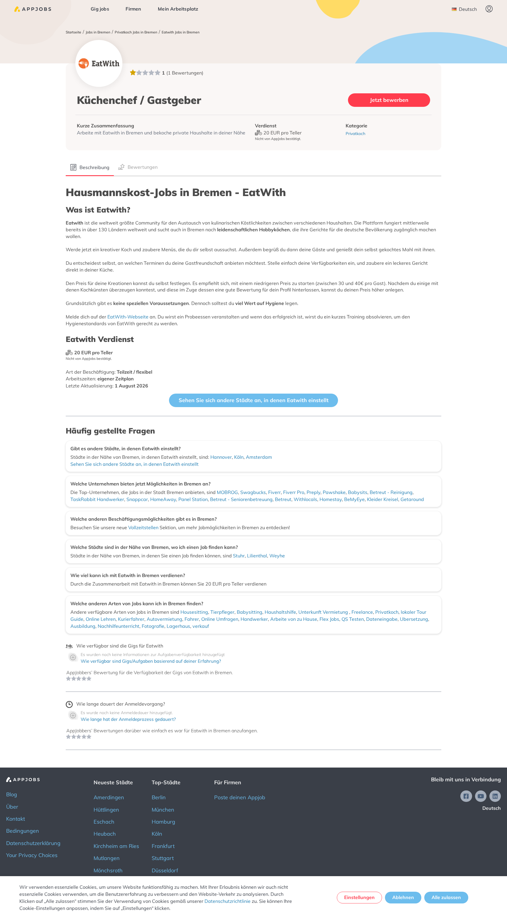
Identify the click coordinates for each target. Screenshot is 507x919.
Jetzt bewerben (389, 100)
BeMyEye (354, 499)
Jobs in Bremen (98, 32)
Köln (239, 457)
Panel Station (193, 499)
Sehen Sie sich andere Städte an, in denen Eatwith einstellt (254, 400)
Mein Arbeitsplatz (178, 9)
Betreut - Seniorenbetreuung (241, 499)
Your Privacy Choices (32, 855)
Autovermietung (164, 619)
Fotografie (153, 626)
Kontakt (15, 818)
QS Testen (353, 619)
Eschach (104, 821)
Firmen (133, 9)
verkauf (200, 626)
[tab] (90, 167)
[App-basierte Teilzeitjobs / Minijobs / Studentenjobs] (32, 9)
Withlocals (305, 499)
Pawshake (334, 492)
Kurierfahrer (131, 619)
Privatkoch (386, 612)
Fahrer (192, 619)
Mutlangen (107, 858)
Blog (11, 794)
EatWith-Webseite (127, 317)
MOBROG (227, 492)
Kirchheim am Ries (116, 846)
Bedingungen (22, 830)
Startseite (73, 32)
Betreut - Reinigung (391, 492)
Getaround (412, 499)
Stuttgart (163, 858)
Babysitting (249, 612)
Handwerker (254, 619)
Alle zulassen (446, 897)
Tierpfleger (222, 612)
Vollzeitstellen (144, 527)
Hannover (221, 457)
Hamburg (163, 821)
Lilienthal (257, 556)
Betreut (283, 499)
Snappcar (137, 499)
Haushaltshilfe (280, 612)
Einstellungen (359, 897)
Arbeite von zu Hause (293, 619)
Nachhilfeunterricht (118, 626)
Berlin (159, 797)
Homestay (331, 499)
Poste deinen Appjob (239, 797)
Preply (313, 492)
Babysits (357, 492)
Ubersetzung (414, 619)
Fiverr (274, 492)
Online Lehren (101, 619)
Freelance (362, 612)
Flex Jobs (329, 619)
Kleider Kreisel (382, 499)
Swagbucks (253, 492)
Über (12, 806)
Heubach (105, 833)
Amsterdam (259, 457)
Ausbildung (82, 626)
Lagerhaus (178, 626)
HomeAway (163, 499)
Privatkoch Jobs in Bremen (136, 32)
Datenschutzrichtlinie (228, 901)
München (163, 809)
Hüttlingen (106, 809)
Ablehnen (403, 897)
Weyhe (277, 556)
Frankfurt (163, 846)
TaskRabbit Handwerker (97, 499)
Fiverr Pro (293, 492)
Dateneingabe (382, 619)
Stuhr (239, 556)
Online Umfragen (219, 619)
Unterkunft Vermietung (323, 612)
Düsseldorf (165, 870)
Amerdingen (109, 797)
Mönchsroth (108, 870)
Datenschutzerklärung (33, 843)
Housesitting (194, 612)
